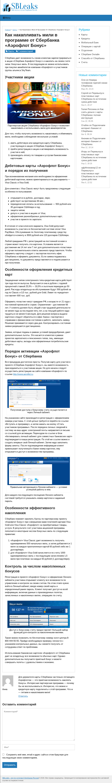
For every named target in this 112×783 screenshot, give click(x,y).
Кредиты (85, 38)
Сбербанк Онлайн (90, 54)
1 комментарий (25, 51)
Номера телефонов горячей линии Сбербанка (94, 83)
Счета (84, 62)
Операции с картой (90, 46)
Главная (7, 30)
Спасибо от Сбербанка (92, 58)
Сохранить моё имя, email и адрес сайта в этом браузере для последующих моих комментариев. (35, 756)
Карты (15, 30)
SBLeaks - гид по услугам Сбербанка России (20, 778)
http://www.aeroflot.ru (23, 374)
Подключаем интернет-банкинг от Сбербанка (93, 128)
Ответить (23, 696)
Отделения (86, 50)
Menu (7, 18)
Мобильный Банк (90, 42)
